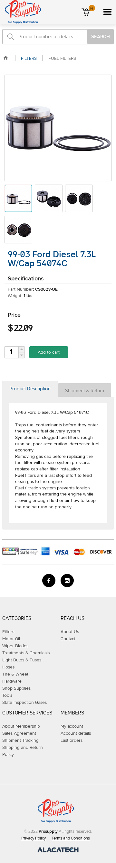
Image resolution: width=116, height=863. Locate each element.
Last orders (71, 740)
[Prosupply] (20, 22)
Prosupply (48, 832)
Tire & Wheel (15, 674)
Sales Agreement (19, 733)
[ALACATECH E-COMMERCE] (58, 851)
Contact (68, 639)
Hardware (12, 681)
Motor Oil (11, 639)
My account (72, 726)
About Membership (21, 726)
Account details (76, 733)
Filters (8, 632)
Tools (7, 695)
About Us (70, 632)
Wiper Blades (15, 646)
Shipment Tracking (20, 740)
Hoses (8, 667)
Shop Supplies (16, 688)
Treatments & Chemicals (26, 653)
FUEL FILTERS (62, 58)
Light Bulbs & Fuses (21, 660)
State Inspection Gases (24, 702)
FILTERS (29, 58)
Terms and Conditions (71, 838)
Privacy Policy (33, 838)
